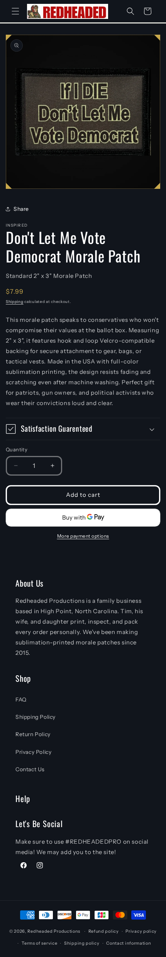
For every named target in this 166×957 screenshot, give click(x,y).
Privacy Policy (33, 751)
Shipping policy (82, 943)
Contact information (128, 943)
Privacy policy (141, 931)
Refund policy (103, 931)
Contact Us (30, 769)
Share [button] (21, 208)
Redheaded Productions (53, 931)
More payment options (83, 536)
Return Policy (33, 734)
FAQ (21, 699)
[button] (15, 11)
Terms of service (39, 943)
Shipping (15, 301)
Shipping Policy (35, 716)
